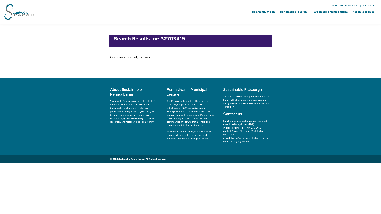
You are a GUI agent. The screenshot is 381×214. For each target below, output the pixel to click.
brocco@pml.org (234, 127)
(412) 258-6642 (244, 141)
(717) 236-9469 (253, 127)
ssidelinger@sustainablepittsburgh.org (245, 138)
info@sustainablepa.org (241, 120)
